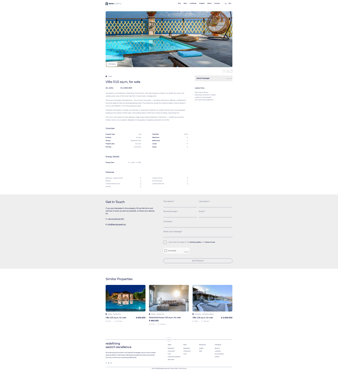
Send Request (198, 261)
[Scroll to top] (169, 339)
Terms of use (182, 368)
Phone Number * (170, 212)
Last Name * (204, 202)
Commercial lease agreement (204, 100)
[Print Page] (231, 71)
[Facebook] (106, 362)
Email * (202, 212)
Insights (202, 3)
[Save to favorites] (224, 71)
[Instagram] (111, 362)
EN (230, 3)
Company (167, 222)
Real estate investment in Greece (205, 95)
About (209, 3)
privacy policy (195, 242)
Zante (110, 76)
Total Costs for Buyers (201, 92)
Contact (217, 3)
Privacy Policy (174, 368)
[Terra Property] (113, 3)
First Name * (168, 202)
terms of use (210, 242)
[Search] (225, 3)
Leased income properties (203, 97)
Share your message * (173, 232)
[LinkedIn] (108, 362)
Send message (203, 78)
